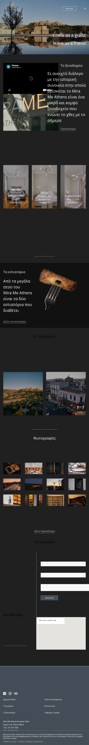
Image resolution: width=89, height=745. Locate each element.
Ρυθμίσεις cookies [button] (10, 741)
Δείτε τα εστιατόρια (14, 321)
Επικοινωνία (49, 706)
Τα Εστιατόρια (9, 712)
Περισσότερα (68, 129)
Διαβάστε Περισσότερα (44, 427)
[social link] (6, 598)
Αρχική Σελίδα (9, 699)
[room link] (16, 186)
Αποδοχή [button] (21, 741)
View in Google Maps (14, 644)
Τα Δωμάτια (8, 706)
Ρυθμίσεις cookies (51, 712)
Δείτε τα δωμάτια (44, 254)
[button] (69, 9)
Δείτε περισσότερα (44, 531)
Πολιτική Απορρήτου (53, 699)
